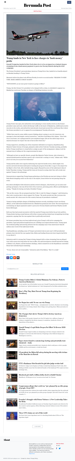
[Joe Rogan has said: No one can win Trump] (11, 305)
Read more (32, 453)
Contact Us (23, 458)
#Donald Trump (10, 254)
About (28, 458)
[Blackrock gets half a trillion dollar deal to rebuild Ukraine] (11, 377)
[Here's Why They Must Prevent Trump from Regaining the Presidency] (11, 294)
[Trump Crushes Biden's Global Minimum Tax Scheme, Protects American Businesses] (11, 282)
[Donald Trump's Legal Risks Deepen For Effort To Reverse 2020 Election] (11, 330)
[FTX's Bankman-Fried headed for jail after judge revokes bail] (11, 366)
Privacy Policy (34, 458)
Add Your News (38, 11)
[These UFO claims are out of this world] (11, 415)
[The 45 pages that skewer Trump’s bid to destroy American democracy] (11, 316)
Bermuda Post (37, 5)
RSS (59, 445)
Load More (37, 426)
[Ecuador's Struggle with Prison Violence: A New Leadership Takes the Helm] (11, 402)
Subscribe (65, 268)
